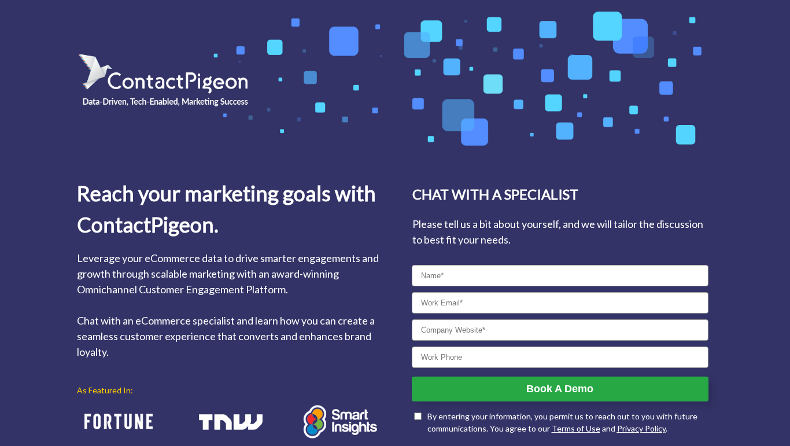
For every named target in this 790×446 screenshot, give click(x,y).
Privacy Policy (641, 428)
